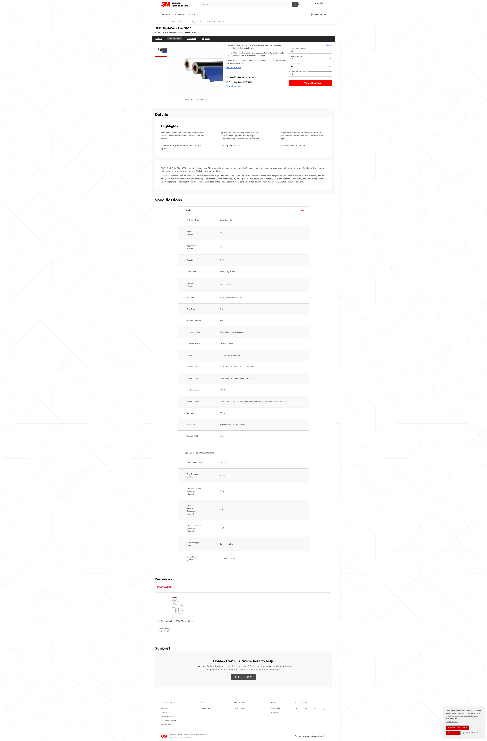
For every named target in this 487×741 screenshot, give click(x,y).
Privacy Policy (188, 734)
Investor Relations (167, 716)
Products (166, 15)
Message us (246, 677)
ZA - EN (317, 3)
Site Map (274, 712)
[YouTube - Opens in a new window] (306, 709)
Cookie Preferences (200, 734)
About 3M (164, 709)
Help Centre (275, 709)
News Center (205, 709)
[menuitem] (159, 38)
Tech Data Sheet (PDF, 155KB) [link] (241, 82)
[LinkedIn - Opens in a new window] (296, 709)
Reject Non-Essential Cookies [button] (457, 727)
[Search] (295, 4)
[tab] (164, 587)
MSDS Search (239, 709)
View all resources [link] (234, 86)
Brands (192, 15)
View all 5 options (312, 83)
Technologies (166, 724)
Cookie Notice (452, 722)
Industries (179, 15)
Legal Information (176, 734)
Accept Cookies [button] (453, 733)
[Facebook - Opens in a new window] (315, 709)
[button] (470, 733)
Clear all (328, 45)
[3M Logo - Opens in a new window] (175, 4)
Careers (164, 712)
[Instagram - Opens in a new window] (324, 709)
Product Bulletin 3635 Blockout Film (177, 621)
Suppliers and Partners (169, 720)
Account (318, 15)
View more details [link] (234, 68)
